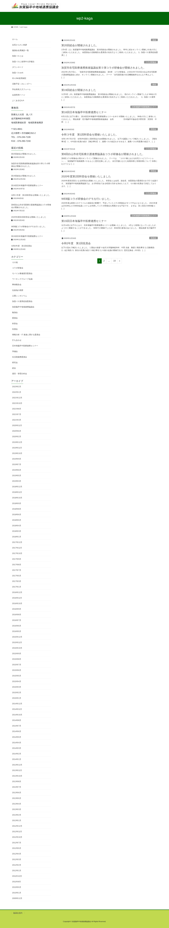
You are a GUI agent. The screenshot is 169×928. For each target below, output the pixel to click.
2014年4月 (16, 743)
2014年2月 (16, 754)
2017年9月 (16, 559)
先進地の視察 (17, 290)
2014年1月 (16, 759)
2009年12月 (17, 898)
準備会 (15, 351)
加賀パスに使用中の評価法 (23, 62)
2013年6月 (16, 792)
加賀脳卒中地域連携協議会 (23, 307)
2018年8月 (16, 509)
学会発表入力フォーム (21, 89)
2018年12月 (17, 487)
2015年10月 (17, 648)
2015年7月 (16, 665)
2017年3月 (16, 581)
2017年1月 (16, 587)
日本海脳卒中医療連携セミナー (144, 107)
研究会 (15, 362)
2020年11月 (17, 425)
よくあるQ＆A (18, 100)
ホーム (15, 39)
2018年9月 (16, 503)
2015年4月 (16, 681)
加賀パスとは (17, 56)
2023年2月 (16, 386)
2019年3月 (16, 481)
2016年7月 (16, 620)
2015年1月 (16, 698)
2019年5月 (16, 475)
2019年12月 (17, 442)
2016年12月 (17, 592)
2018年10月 (17, 498)
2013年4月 (16, 804)
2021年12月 (17, 398)
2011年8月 (16, 882)
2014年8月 (16, 720)
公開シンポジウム (19, 296)
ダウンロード (17, 67)
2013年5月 (16, 798)
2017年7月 (16, 570)
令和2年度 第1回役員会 (76, 243)
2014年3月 (16, 748)
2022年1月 (16, 392)
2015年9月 (16, 653)
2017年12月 (17, 542)
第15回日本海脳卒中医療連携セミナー (84, 221)
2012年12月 (17, 826)
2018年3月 (16, 531)
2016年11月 (17, 598)
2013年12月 (17, 765)
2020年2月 (16, 436)
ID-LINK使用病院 (19, 78)
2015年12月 (17, 637)
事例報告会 (16, 284)
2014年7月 (16, 726)
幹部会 (153, 129)
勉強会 (15, 312)
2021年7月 (16, 414)
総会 (154, 40)
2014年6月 (16, 731)
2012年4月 (16, 854)
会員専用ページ (18, 95)
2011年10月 (17, 876)
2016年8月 (16, 614)
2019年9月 (16, 459)
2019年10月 (17, 453)
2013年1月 (16, 820)
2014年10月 (17, 715)
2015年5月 (16, 676)
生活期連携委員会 (19, 357)
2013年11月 (17, 770)
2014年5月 (16, 737)
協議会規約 (17, 913)
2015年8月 (16, 659)
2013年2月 (16, 815)
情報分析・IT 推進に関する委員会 (26, 335)
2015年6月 (16, 670)
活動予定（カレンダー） (22, 84)
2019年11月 (17, 448)
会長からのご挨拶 (19, 45)
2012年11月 (17, 831)
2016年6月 (16, 626)
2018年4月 (16, 526)
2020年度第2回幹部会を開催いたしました (86, 176)
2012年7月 (16, 843)
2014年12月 (17, 704)
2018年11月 (17, 492)
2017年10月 (17, 553)
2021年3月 (16, 420)
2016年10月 (17, 603)
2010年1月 (16, 893)
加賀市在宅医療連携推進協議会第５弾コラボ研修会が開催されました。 (103, 67)
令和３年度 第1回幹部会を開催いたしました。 (89, 134)
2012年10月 (17, 837)
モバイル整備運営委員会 (22, 273)
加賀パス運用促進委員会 (22, 301)
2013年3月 (16, 809)
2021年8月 (16, 409)
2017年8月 (16, 565)
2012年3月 (16, 859)
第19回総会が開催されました (78, 90)
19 (114, 262)
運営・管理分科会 (19, 374)
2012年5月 (16, 848)
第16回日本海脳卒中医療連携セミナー (84, 112)
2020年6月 (16, 431)
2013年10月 (17, 776)
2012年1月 (16, 870)
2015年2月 (16, 692)
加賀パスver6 (17, 73)
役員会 (153, 238)
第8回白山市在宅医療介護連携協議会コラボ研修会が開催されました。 (103, 154)
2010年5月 (16, 887)
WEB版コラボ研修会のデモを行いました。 (86, 198)
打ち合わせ (16, 340)
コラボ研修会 (151, 62)
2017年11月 (17, 548)
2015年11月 (17, 642)
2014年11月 (17, 709)
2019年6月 (16, 470)
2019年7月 (16, 464)
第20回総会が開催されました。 (80, 45)
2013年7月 (16, 787)
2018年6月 (16, 514)
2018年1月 (16, 537)
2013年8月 (16, 781)
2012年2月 (16, 865)
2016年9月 (16, 609)
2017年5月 (16, 576)
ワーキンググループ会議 (22, 279)
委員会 (15, 318)
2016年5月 (16, 631)
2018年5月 (16, 520)
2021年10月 (17, 403)
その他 (15, 262)
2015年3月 (16, 687)
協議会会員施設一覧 (20, 50)
